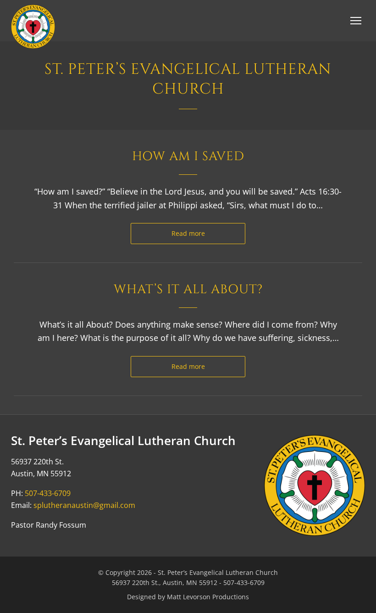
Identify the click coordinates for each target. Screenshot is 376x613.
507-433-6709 (48, 493)
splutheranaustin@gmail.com (84, 505)
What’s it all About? (188, 289)
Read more (188, 233)
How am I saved (188, 156)
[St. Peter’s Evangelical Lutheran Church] (33, 27)
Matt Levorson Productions (208, 596)
